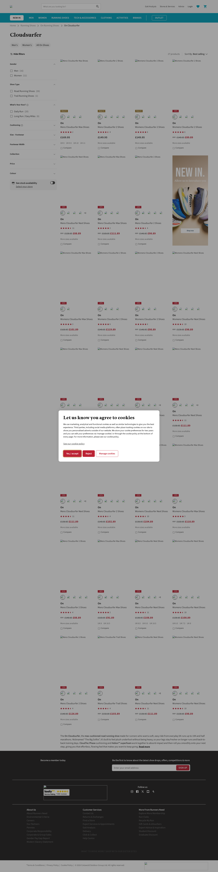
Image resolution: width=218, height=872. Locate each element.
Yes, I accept (72, 453)
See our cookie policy (74, 443)
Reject (89, 453)
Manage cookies (107, 453)
